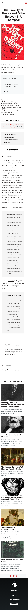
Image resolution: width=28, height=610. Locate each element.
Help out (14, 595)
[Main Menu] (25, 3)
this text (12, 185)
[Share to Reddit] (7, 91)
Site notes (14, 604)
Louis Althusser (8, 137)
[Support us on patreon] (14, 576)
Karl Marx (7, 134)
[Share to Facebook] (4, 91)
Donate (14, 590)
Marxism (13, 134)
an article (11, 280)
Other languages (14, 599)
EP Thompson (13, 78)
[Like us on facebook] (11, 576)
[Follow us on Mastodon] (17, 576)
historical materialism (11, 140)
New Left (7, 142)
